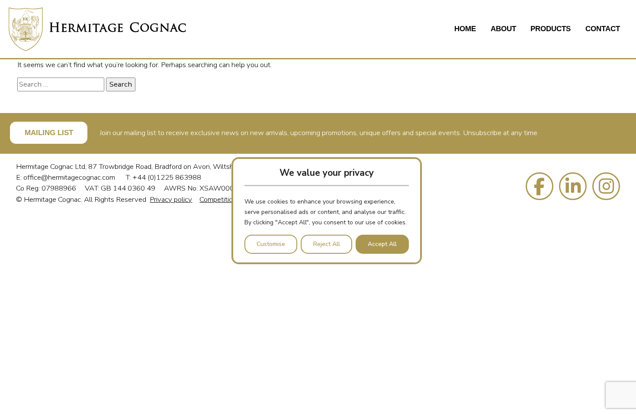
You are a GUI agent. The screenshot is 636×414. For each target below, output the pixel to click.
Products (550, 29)
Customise (271, 244)
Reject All (326, 244)
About (503, 29)
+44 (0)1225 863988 (166, 177)
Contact (602, 29)
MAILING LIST (49, 133)
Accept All (382, 244)
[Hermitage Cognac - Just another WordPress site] (97, 29)
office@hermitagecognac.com (70, 177)
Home (465, 29)
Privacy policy (171, 199)
